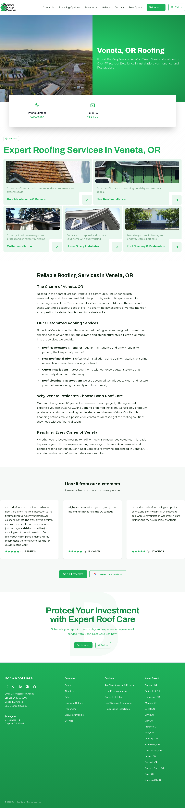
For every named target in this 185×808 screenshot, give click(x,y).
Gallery (106, 7)
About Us (48, 7)
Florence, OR (151, 726)
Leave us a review (110, 574)
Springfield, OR (152, 691)
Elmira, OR (150, 715)
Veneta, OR (151, 709)
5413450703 (37, 117)
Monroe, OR (151, 703)
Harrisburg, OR (152, 697)
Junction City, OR (153, 780)
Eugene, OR (151, 685)
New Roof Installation (116, 691)
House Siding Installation (117, 709)
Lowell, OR (150, 756)
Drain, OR (150, 774)
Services (89, 7)
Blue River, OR (152, 744)
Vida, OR (149, 732)
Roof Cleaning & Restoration (119, 703)
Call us (179, 7)
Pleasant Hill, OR (153, 750)
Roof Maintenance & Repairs (119, 685)
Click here (92, 117)
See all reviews (73, 574)
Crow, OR (150, 721)
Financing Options (69, 7)
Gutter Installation (114, 697)
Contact (119, 7)
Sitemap (69, 721)
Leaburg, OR (151, 738)
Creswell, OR (151, 762)
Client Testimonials (74, 715)
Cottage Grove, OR (154, 768)
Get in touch (156, 7)
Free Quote (135, 7)
